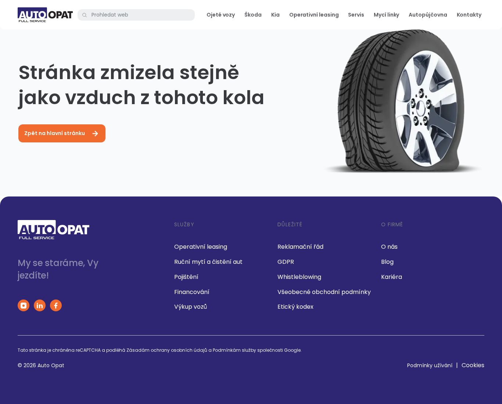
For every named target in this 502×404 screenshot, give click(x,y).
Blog (387, 262)
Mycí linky (386, 14)
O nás (389, 246)
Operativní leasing (314, 14)
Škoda (253, 14)
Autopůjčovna (428, 14)
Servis (356, 14)
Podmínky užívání (429, 365)
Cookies (473, 365)
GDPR (285, 262)
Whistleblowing (299, 277)
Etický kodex (295, 306)
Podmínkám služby (234, 350)
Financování (191, 292)
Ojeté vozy (221, 14)
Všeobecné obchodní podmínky (324, 292)
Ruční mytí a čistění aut (208, 262)
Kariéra (391, 277)
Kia (275, 14)
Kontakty (469, 14)
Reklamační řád (300, 246)
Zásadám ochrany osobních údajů (166, 350)
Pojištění (186, 277)
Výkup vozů (190, 306)
